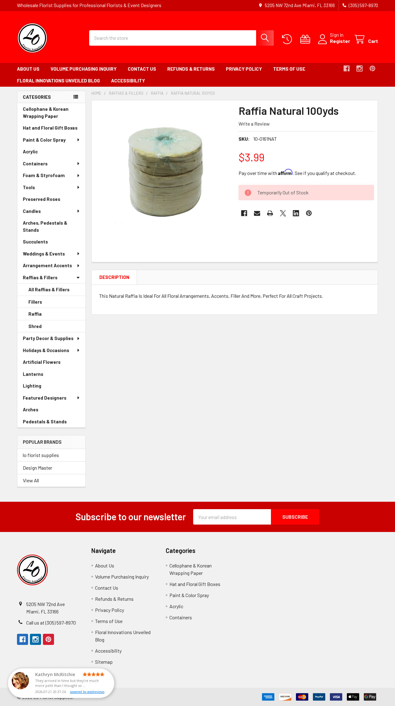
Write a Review (254, 124)
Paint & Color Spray (44, 140)
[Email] (257, 213)
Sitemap (104, 662)
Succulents (44, 243)
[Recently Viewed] (288, 39)
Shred (43, 328)
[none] (163, 172)
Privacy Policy (244, 69)
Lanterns (41, 375)
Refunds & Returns (191, 69)
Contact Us (142, 69)
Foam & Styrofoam (44, 175)
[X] (283, 213)
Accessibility (128, 80)
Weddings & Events (44, 253)
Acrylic (39, 153)
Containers (35, 163)
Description (114, 277)
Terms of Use (289, 69)
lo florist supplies (41, 455)
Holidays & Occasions (46, 350)
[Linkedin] (295, 213)
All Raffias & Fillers (48, 289)
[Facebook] (346, 68)
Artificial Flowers (50, 363)
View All (31, 480)
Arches (39, 411)
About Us (28, 69)
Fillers (43, 303)
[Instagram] (359, 68)
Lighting (41, 387)
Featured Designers (44, 398)
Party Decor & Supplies (48, 338)
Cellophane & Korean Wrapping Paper (49, 114)
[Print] (270, 213)
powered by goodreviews (87, 692)
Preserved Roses (50, 200)
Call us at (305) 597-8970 (51, 622)
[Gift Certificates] (306, 39)
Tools (29, 187)
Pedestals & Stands (53, 423)
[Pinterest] (372, 68)
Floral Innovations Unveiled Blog (58, 80)
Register (340, 41)
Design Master (37, 468)
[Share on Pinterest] (308, 213)
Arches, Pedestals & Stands (45, 228)
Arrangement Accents (47, 265)
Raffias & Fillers (40, 277)
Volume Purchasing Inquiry (84, 69)
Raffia (43, 315)
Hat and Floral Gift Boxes (54, 129)
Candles (32, 211)
